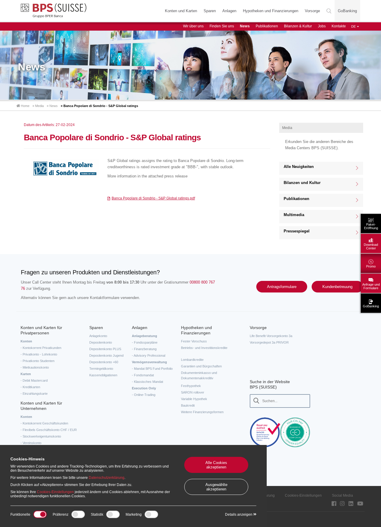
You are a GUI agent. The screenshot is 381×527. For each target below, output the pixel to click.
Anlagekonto (98, 336)
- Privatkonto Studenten (37, 361)
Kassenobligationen (103, 375)
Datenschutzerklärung (106, 478)
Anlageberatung (144, 336)
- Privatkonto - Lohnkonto (39, 354)
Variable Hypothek (194, 399)
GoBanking (347, 11)
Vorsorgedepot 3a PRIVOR (269, 342)
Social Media (342, 495)
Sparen (210, 11)
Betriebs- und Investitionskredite (204, 348)
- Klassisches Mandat (147, 381)
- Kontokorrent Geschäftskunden (44, 423)
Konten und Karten (181, 11)
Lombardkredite (192, 359)
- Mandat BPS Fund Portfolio (152, 368)
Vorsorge (312, 11)
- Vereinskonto (31, 443)
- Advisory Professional (148, 355)
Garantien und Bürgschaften (201, 366)
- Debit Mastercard (34, 380)
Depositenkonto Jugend (106, 355)
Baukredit (188, 405)
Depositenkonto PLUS (105, 349)
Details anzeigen (239, 514)
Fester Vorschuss (194, 341)
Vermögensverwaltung (149, 362)
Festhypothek (191, 386)
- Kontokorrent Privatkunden (41, 348)
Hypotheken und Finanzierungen (270, 11)
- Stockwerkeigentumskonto (41, 436)
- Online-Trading (143, 395)
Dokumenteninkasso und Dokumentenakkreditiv (199, 375)
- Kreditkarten (30, 387)
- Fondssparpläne (144, 342)
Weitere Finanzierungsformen (202, 412)
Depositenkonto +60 (103, 362)
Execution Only (144, 388)
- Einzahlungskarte (34, 393)
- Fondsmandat (143, 375)
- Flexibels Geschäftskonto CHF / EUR (49, 430)
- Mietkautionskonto (35, 367)
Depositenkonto (100, 342)
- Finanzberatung (144, 349)
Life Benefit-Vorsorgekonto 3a (271, 336)
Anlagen (229, 11)
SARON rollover (192, 392)
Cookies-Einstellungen (303, 495)
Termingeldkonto (101, 368)
